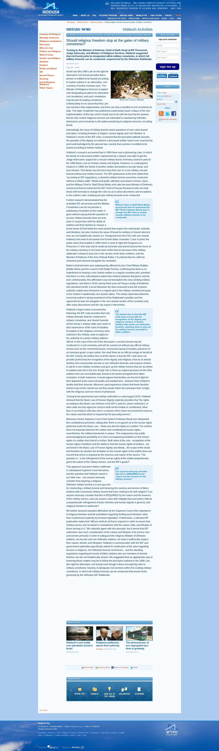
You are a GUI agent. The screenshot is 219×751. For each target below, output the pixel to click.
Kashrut (44, 65)
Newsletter (142, 15)
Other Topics (46, 88)
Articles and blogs (156, 18)
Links (178, 18)
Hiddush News (132, 15)
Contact (168, 15)
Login (164, 92)
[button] (167, 66)
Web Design (73, 747)
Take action (160, 15)
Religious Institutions (51, 41)
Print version (88, 667)
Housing (44, 79)
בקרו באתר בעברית (172, 730)
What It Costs (46, 55)
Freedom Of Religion (50, 34)
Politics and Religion (50, 51)
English (122, 733)
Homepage (51, 9)
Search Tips (161, 104)
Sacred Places (47, 75)
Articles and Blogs (61, 735)
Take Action (105, 733)
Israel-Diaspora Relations (47, 83)
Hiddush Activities (96, 22)
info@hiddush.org (75, 726)
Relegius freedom (115, 15)
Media (164, 18)
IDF (41, 72)
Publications (134, 18)
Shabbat (44, 61)
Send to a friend (104, 667)
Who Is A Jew (46, 48)
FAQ (94, 15)
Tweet (135, 667)
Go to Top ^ (43, 710)
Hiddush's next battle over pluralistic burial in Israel (79, 645)
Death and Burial (48, 68)
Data (171, 18)
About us (90, 15)
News (117, 18)
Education (45, 44)
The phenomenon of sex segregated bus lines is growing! (137, 645)
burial (77, 67)
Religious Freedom (69, 733)
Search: (160, 99)
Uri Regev (99, 649)
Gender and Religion (50, 58)
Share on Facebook (121, 667)
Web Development (48, 747)
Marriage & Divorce (49, 37)
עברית (177, 15)
